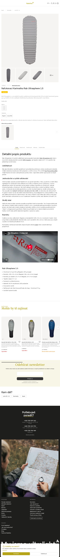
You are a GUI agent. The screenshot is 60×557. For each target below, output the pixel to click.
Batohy (3, 507)
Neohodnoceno (16, 85)
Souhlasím (16, 553)
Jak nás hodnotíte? (7, 527)
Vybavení (4, 509)
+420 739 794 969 (30, 430)
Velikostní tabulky (6, 517)
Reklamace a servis (35, 511)
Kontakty (32, 502)
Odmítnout (44, 553)
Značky (3, 515)
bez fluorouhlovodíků (51, 171)
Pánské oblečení (6, 502)
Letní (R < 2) (6, 396)
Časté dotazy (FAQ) (35, 515)
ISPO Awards (27, 160)
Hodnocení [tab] (29, 147)
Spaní (23, 396)
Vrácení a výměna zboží (37, 509)
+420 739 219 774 (30, 426)
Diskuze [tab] (35, 147)
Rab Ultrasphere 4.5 (46, 158)
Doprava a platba (35, 505)
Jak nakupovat (34, 504)
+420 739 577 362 (30, 420)
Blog (2, 531)
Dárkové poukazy (6, 511)
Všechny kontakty (30, 434)
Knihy (3, 513)
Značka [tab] (42, 147)
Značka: (4, 101)
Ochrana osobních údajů (37, 513)
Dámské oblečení (6, 504)
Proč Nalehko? (5, 525)
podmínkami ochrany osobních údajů (30, 382)
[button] (58, 327)
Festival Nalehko (6, 533)
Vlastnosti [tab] (22, 147)
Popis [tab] (16, 147)
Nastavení (5, 550)
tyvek (36, 224)
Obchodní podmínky (36, 507)
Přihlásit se (30, 378)
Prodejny (4, 529)
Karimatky (15, 396)
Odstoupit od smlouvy (36, 518)
